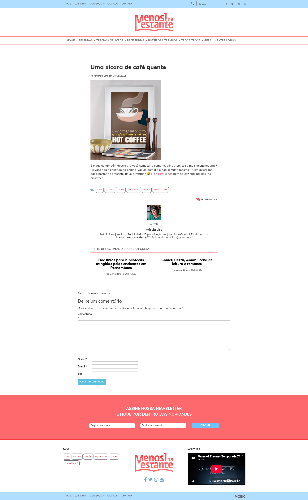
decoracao (133, 190)
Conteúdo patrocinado (104, 4)
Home (67, 4)
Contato (127, 4)
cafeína (110, 190)
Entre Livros (226, 40)
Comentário (84, 316)
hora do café (160, 190)
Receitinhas (135, 40)
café (99, 190)
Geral (208, 40)
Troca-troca (191, 40)
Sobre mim (80, 4)
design (146, 190)
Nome (82, 359)
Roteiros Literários (162, 40)
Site (80, 373)
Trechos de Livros (109, 40)
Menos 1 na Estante (154, 22)
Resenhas (86, 40)
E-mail (82, 366)
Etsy (161, 174)
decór (121, 190)
